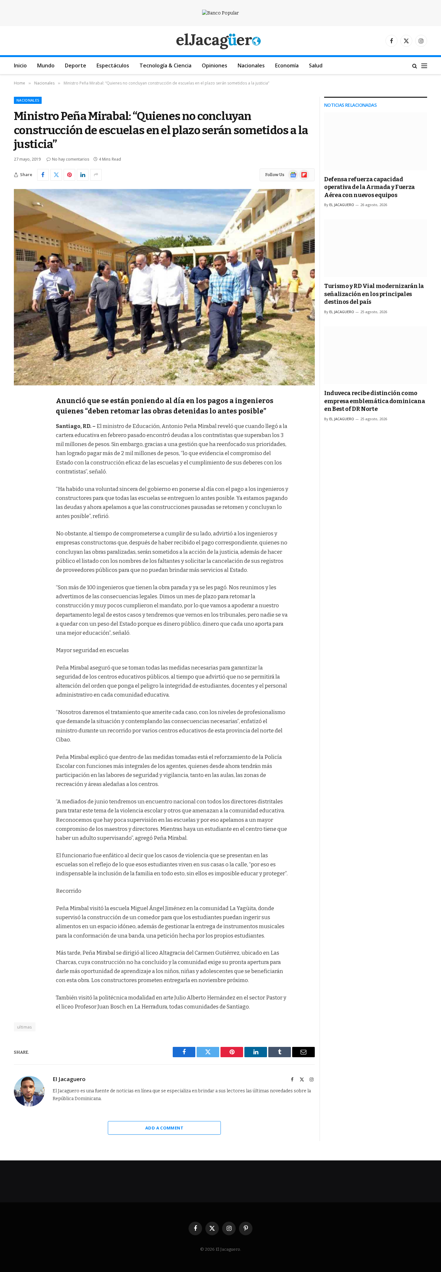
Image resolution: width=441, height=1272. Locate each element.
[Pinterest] (20, 466)
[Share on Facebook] (43, 175)
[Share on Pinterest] (69, 175)
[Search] (414, 65)
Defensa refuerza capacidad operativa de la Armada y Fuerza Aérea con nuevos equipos (369, 187)
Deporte (75, 65)
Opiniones (214, 65)
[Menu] (424, 65)
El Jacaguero (69, 1079)
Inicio (20, 65)
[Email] (20, 482)
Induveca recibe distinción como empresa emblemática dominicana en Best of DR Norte (374, 401)
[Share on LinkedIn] (82, 175)
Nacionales (251, 65)
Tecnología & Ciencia (165, 65)
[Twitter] (20, 433)
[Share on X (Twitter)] (56, 175)
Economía (287, 65)
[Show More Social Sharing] (96, 175)
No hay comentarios (70, 159)
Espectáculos (113, 65)
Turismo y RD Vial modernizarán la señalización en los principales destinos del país (374, 294)
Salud (316, 65)
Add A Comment (164, 1128)
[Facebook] (20, 417)
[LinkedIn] (20, 449)
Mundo (46, 65)
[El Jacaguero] (220, 40)
